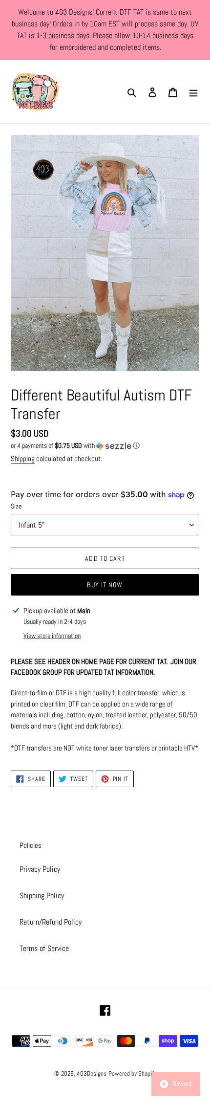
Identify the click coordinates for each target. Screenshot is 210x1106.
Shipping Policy (42, 895)
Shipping (23, 458)
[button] (75, 445)
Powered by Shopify (132, 1073)
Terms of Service (44, 948)
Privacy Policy (40, 869)
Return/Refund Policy (51, 922)
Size (16, 506)
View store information (52, 635)
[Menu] (193, 92)
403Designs (91, 1073)
